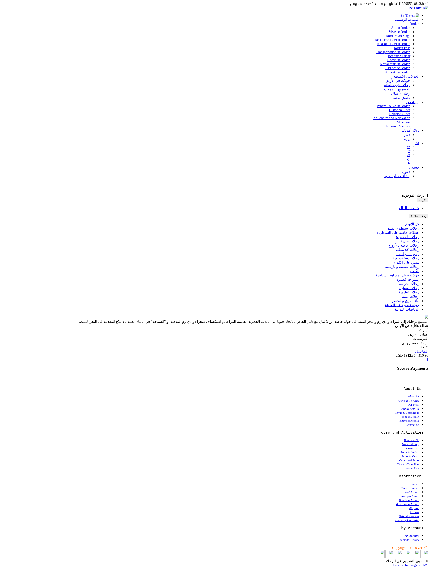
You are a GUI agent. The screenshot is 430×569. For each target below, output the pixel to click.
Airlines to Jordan (397, 68)
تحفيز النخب (401, 98)
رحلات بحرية (410, 241)
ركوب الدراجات (407, 254)
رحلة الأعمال (400, 93)
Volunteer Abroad (408, 420)
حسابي (414, 167)
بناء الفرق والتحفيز (405, 301)
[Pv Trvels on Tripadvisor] (398, 557)
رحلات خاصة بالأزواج (404, 245)
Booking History (409, 539)
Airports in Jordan (397, 72)
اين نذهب (412, 102)
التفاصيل (421, 351)
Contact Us (412, 424)
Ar (417, 143)
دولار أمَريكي (409, 130)
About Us (413, 396)
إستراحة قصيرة (407, 279)
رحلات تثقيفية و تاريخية (402, 267)
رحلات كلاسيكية (407, 250)
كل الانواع (412, 224)
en (408, 147)
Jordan (414, 24)
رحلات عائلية (418, 216)
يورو (407, 139)
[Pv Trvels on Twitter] (407, 557)
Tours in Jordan (410, 452)
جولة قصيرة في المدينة (402, 305)
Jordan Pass (402, 48)
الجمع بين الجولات (397, 89)
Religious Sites (399, 114)
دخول (406, 172)
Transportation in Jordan (393, 52)
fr (409, 163)
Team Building (410, 444)
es (408, 155)
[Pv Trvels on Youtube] (381, 557)
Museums (403, 122)
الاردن (422, 200)
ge (408, 159)
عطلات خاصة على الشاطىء (398, 233)
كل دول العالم (408, 208)
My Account (412, 535)
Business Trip (411, 448)
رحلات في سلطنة (397, 85)
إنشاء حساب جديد (397, 176)
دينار (407, 135)
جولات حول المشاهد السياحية (397, 275)
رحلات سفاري (408, 288)
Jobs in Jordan (410, 416)
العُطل (414, 271)
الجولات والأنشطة (406, 76)
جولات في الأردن (397, 81)
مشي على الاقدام (406, 262)
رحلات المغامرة (407, 237)
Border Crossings (398, 36)
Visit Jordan (411, 492)
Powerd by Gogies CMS (410, 565)
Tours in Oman (410, 456)
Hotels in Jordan (398, 60)
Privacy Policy (410, 408)
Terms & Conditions (407, 412)
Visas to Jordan (399, 32)
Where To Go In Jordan (393, 106)
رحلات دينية (410, 296)
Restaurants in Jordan (395, 64)
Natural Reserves (398, 126)
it (409, 151)
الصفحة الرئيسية (407, 20)
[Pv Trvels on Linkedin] (424, 557)
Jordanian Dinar (399, 56)
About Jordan (400, 28)
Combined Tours (409, 460)
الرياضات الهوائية (406, 309)
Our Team (413, 404)
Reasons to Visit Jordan (393, 44)
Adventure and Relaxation (391, 118)
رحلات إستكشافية (406, 258)
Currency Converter (407, 520)
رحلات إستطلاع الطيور (402, 228)
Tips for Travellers (408, 464)
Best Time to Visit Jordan (392, 40)
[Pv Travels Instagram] (389, 557)
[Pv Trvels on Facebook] (415, 557)
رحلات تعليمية (409, 292)
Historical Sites (399, 110)
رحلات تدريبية (409, 284)
